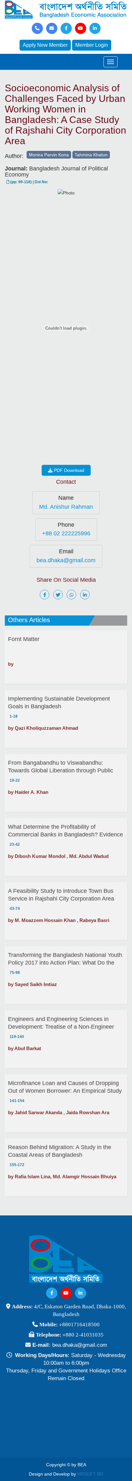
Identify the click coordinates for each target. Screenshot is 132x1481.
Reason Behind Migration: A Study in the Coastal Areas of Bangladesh (59, 1151)
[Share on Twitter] (59, 594)
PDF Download (68, 470)
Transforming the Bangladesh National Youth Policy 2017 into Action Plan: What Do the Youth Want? (65, 959)
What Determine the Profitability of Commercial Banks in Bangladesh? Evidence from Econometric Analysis (65, 831)
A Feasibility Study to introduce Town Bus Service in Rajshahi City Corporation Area (61, 895)
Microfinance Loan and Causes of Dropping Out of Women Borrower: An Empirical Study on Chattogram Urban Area (65, 1087)
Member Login (91, 45)
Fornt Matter (23, 639)
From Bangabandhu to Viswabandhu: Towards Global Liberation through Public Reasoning (60, 767)
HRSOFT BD (90, 1474)
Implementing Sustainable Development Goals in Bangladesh (59, 702)
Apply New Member (45, 45)
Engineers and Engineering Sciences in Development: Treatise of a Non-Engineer (61, 1023)
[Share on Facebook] (46, 594)
